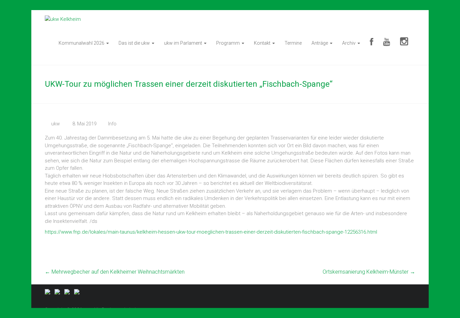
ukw (55, 123)
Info (112, 123)
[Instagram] (404, 43)
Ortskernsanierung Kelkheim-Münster (369, 272)
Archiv (349, 43)
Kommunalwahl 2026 (81, 43)
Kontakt (262, 43)
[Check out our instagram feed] (78, 293)
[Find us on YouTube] (68, 293)
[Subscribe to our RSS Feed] (59, 293)
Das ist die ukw (134, 43)
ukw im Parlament (183, 43)
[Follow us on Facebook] (49, 293)
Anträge (319, 43)
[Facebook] (371, 43)
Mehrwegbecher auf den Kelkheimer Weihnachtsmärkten (115, 272)
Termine (293, 43)
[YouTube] (386, 43)
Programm (228, 43)
